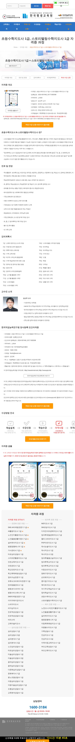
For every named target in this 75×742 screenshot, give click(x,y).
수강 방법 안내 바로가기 (37, 439)
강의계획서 (37, 77)
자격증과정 (17, 26)
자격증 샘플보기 (13, 110)
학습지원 (58, 24)
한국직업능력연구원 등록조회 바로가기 (38, 376)
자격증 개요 (8, 77)
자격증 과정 (23, 47)
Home (15, 47)
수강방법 (37, 24)
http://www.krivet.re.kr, (31, 370)
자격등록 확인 (51, 77)
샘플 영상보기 (13, 66)
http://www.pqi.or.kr (45, 370)
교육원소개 (6, 26)
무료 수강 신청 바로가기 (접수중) (37, 125)
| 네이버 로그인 (62, 3)
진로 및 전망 (23, 77)
